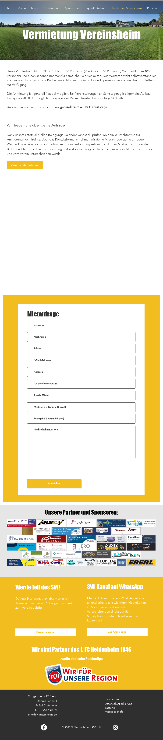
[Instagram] (115, 727)
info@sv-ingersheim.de (42, 714)
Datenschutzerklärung (118, 703)
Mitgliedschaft (114, 711)
